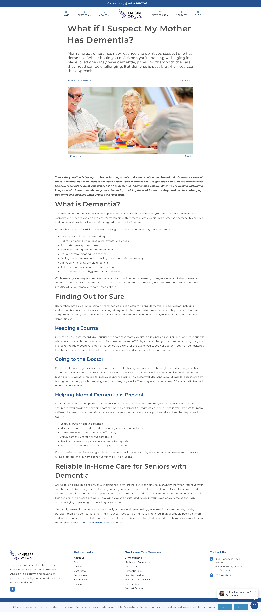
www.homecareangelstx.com (97, 522)
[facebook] (12, 589)
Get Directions (223, 570)
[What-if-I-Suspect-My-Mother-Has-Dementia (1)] (21, 551)
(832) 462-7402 (137, 3)
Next (188, 156)
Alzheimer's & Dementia (79, 80)
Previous (75, 156)
